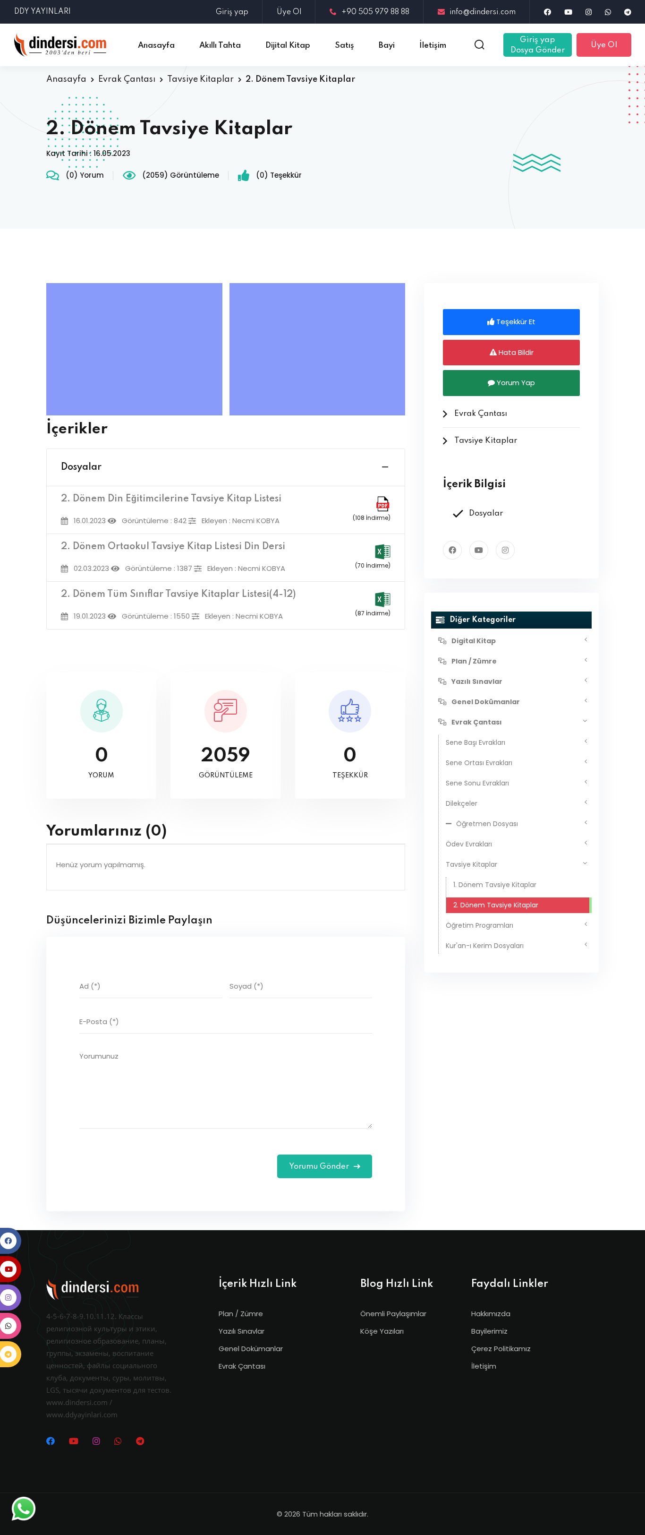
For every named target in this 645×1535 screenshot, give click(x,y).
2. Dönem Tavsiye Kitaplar (495, 905)
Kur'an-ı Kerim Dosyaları (485, 945)
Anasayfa (66, 79)
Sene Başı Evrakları (475, 742)
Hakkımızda (490, 1314)
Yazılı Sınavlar (241, 1331)
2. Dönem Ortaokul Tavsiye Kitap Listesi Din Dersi (173, 547)
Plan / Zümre (241, 1314)
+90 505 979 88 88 (375, 12)
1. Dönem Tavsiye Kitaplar (494, 884)
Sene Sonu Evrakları (477, 783)
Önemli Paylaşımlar (393, 1314)
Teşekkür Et (514, 322)
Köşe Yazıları (382, 1331)
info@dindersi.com (483, 12)
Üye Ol (289, 12)
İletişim (483, 1366)
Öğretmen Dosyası (487, 823)
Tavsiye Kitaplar (200, 79)
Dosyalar (81, 467)
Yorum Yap (515, 383)
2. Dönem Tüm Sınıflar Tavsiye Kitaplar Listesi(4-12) (178, 594)
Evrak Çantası (126, 79)
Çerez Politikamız (501, 1349)
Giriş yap (232, 12)
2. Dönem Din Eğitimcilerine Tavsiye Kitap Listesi (171, 499)
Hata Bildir (515, 352)
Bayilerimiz (489, 1331)
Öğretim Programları (479, 925)
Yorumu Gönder (320, 1167)
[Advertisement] (137, 349)
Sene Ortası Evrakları (479, 763)
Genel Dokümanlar (251, 1349)
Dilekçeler (461, 803)
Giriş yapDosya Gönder (537, 45)
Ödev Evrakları (469, 844)
